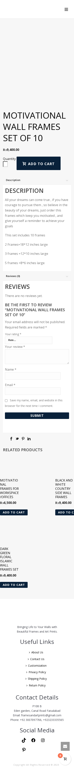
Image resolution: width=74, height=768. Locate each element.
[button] (14, 512)
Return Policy (37, 685)
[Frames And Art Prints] (37, 9)
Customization (37, 665)
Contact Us (37, 659)
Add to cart (41, 163)
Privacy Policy (37, 672)
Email (10, 385)
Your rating (13, 334)
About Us (37, 652)
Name (10, 369)
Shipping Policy (37, 678)
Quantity (9, 159)
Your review (15, 347)
